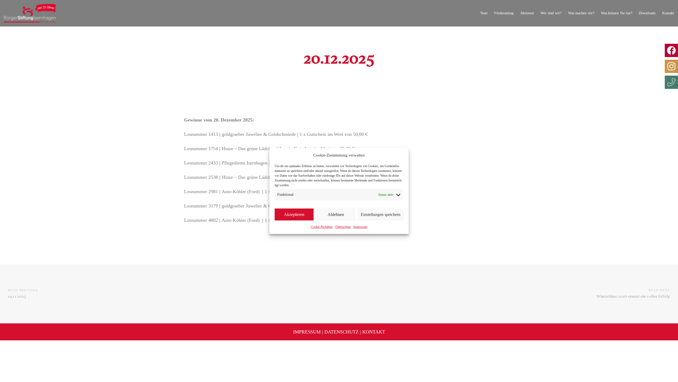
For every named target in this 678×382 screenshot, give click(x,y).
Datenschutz (343, 227)
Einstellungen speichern (380, 214)
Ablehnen (336, 214)
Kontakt (373, 332)
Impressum (360, 227)
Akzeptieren (294, 214)
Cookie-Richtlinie (322, 227)
